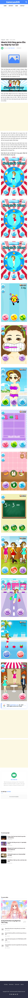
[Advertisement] (14, 23)
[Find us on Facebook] (10, 994)
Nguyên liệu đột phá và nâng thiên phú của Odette (15, 928)
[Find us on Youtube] (13, 994)
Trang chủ (3, 39)
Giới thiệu (6, 984)
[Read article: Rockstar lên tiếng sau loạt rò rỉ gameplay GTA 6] (3, 844)
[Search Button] (26, 2)
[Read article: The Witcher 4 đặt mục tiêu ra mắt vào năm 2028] (3, 861)
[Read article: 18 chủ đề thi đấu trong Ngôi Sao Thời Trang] (14, 909)
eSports (11, 5)
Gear (16, 5)
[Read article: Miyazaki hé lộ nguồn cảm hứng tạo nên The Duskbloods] (3, 850)
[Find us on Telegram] (11, 994)
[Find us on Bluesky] (15, 994)
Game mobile (12, 39)
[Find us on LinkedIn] (17, 994)
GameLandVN (13, 2)
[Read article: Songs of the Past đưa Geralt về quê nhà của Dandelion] (3, 838)
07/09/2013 (19, 48)
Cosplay (22, 5)
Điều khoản (11, 984)
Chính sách (17, 984)
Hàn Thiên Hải (11, 48)
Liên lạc (22, 984)
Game (5, 5)
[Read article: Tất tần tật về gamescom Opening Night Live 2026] (3, 855)
